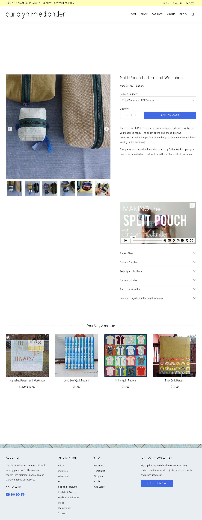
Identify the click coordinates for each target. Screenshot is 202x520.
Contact (62, 513)
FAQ (60, 481)
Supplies (98, 476)
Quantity (124, 108)
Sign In (177, 3)
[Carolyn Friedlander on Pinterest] (18, 494)
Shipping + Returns (67, 486)
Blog (183, 14)
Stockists (63, 470)
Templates (99, 470)
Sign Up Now (156, 483)
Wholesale (63, 476)
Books (97, 481)
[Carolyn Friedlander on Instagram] (13, 494)
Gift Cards (99, 486)
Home (133, 14)
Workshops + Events (68, 497)
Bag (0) (190, 3)
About (171, 14)
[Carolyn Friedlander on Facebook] (8, 494)
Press (61, 502)
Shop (144, 14)
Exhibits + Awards (67, 492)
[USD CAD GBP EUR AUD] (166, 3)
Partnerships (64, 508)
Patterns (98, 465)
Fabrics (157, 14)
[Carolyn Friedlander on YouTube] (22, 494)
